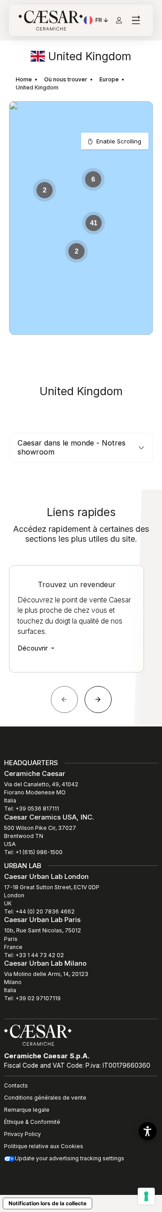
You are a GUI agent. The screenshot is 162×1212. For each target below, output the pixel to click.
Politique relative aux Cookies (43, 1146)
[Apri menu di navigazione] (136, 20)
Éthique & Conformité (32, 1121)
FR (102, 21)
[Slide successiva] (98, 699)
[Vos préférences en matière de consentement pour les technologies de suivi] (146, 1196)
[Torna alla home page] (38, 1034)
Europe (109, 79)
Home (24, 79)
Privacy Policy (22, 1134)
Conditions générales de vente (45, 1097)
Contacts (16, 1085)
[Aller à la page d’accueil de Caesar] (50, 20)
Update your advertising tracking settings (69, 1158)
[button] (148, 1131)
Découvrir (34, 648)
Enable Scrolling (118, 141)
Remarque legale (27, 1109)
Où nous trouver (65, 79)
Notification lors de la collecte (47, 1203)
